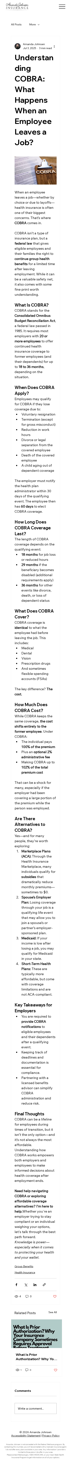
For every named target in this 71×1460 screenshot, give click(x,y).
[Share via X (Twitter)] (25, 1284)
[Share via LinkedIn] (35, 1284)
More (32, 24)
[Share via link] (44, 1284)
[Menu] (62, 6)
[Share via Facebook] (16, 1284)
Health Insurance (25, 1272)
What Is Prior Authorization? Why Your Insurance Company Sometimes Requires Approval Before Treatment (36, 1356)
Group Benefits (24, 1266)
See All (52, 1312)
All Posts (16, 24)
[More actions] (54, 46)
